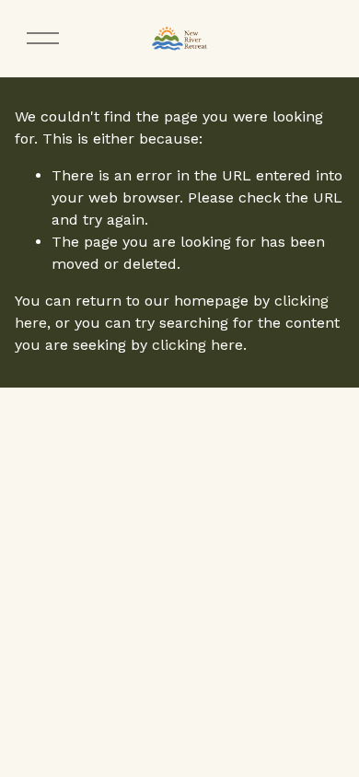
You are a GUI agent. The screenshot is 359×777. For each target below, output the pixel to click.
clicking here (197, 345)
